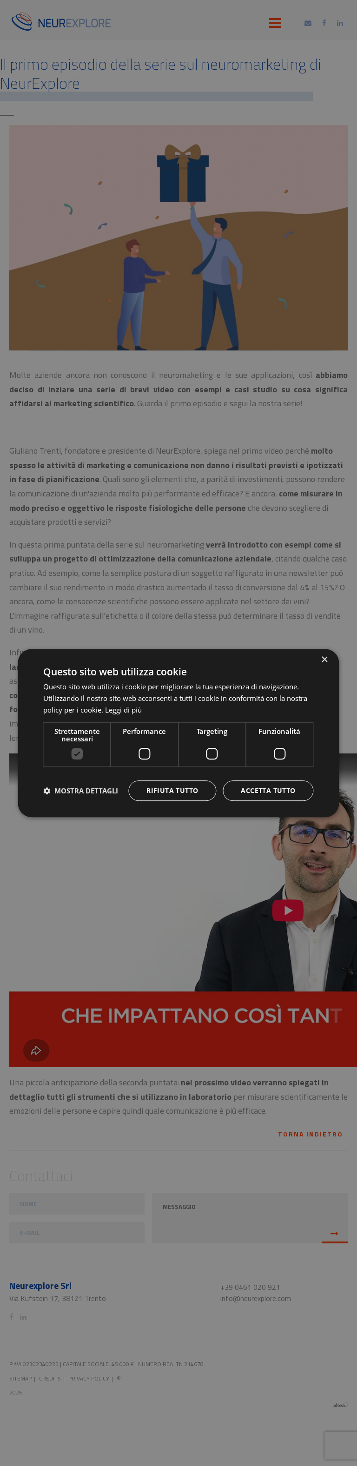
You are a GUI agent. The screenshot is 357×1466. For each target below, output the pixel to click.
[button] (80, 791)
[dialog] (178, 733)
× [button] (324, 659)
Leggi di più (123, 709)
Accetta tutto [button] (268, 790)
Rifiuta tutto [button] (172, 790)
